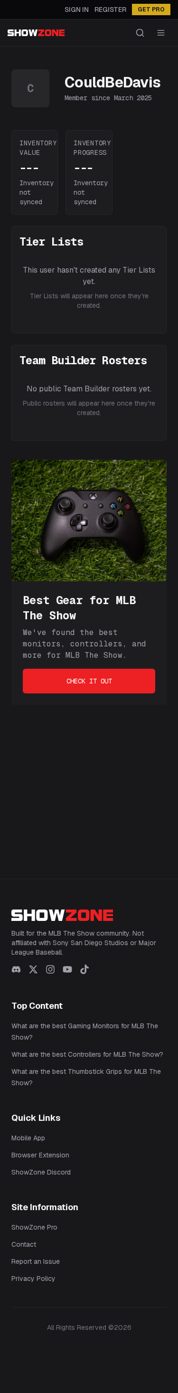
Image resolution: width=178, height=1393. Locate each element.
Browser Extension (40, 1155)
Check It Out (89, 681)
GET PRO (151, 9)
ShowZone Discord (41, 1172)
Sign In (77, 9)
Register (110, 9)
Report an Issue (35, 1261)
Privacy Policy (33, 1278)
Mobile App (28, 1138)
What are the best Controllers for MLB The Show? (87, 1054)
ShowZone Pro (34, 1227)
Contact (23, 1244)
